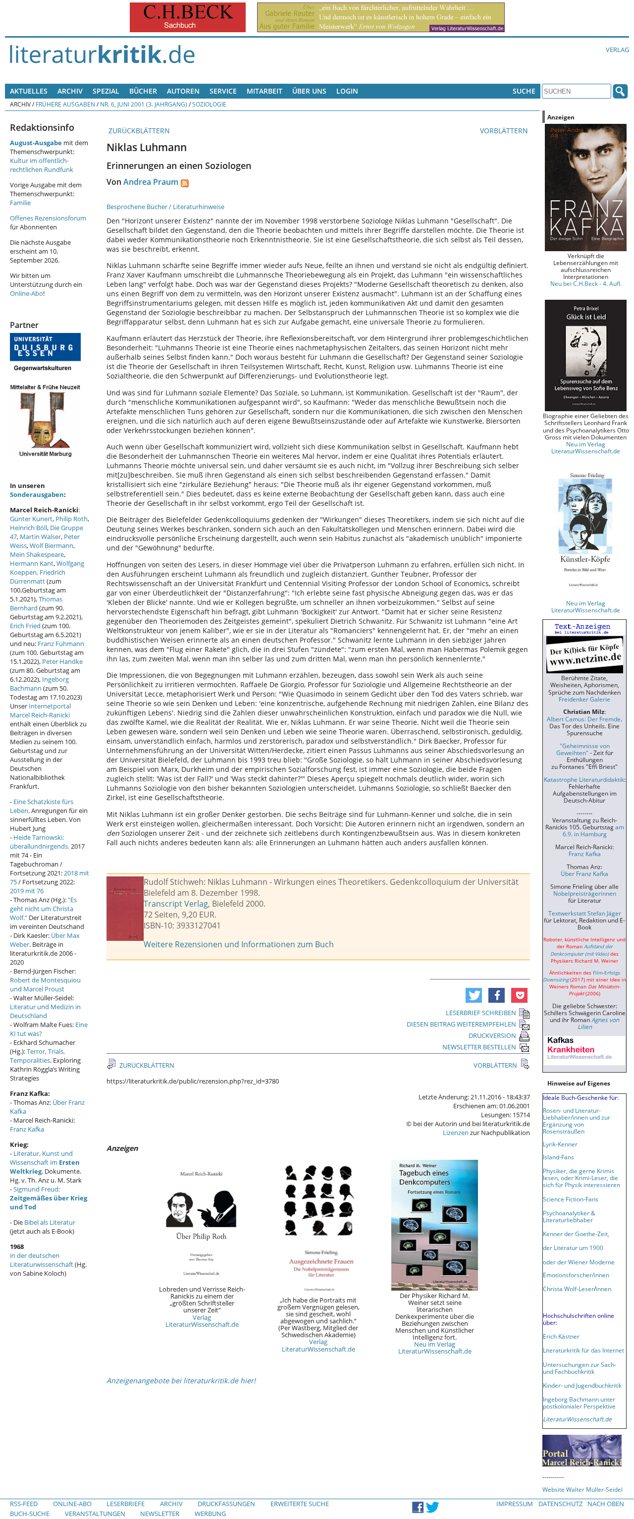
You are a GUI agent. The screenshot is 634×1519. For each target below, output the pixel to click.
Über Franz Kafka (584, 873)
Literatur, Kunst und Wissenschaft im (45, 1162)
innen (603, 1289)
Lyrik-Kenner (560, 1144)
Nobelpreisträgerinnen (584, 893)
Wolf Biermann (51, 545)
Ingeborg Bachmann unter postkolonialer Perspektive (579, 1402)
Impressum (514, 1503)
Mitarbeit (264, 91)
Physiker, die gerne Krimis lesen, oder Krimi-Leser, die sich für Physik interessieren (581, 1178)
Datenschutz (560, 1503)
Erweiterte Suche (299, 1503)
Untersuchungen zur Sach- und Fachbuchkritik (579, 1367)
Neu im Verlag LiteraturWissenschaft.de (435, 1348)
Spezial (106, 91)
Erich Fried (25, 625)
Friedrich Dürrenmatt (37, 577)
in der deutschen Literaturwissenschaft (41, 1260)
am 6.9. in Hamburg (593, 830)
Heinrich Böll (28, 527)
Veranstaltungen (95, 1513)
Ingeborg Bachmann (39, 684)
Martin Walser (40, 536)
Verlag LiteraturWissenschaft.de (202, 1321)
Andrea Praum (150, 181)
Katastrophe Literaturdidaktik (584, 779)
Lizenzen (456, 1132)
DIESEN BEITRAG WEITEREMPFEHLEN (461, 1024)
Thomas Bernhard (36, 603)
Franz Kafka (27, 1129)
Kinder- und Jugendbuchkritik (582, 1385)
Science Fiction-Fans (570, 1199)
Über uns (309, 91)
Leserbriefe (125, 1503)
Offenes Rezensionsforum (48, 218)
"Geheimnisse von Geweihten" (583, 749)
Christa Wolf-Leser (568, 1289)
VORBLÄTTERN (505, 130)
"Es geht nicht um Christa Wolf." (43, 908)
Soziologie (209, 104)
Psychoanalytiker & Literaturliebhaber (569, 1216)
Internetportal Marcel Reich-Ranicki (40, 710)
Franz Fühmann (61, 643)
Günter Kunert (31, 518)
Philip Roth (71, 518)
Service (223, 91)
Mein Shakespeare (37, 554)
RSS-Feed (24, 1503)
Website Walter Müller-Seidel (582, 1489)
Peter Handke (62, 661)
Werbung (210, 1513)
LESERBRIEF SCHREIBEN (481, 1012)
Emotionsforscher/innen (576, 1275)
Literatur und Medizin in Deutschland (45, 1011)
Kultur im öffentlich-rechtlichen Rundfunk (41, 165)
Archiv (70, 91)
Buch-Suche (30, 1513)
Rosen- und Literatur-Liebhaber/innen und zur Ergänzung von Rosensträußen (576, 1120)
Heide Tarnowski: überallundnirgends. (39, 842)
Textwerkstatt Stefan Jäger (584, 913)
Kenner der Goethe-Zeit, (576, 1234)
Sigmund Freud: (48, 1198)
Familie (20, 202)
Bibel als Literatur (49, 1222)
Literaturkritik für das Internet (583, 1350)
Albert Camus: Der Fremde (584, 719)
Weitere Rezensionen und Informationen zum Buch (239, 944)
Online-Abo (26, 293)
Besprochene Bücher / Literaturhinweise (165, 206)
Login (347, 91)
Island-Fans (558, 1157)
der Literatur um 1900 (573, 1247)
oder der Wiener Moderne (579, 1262)
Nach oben (605, 1503)
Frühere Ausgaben (65, 104)
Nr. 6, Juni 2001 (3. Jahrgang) (143, 104)
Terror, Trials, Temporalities (37, 1056)
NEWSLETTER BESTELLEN (479, 1046)
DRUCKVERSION (492, 1035)
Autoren (183, 91)
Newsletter (159, 1513)
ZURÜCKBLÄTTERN (138, 130)
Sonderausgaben (37, 494)
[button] (474, 995)
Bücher (143, 91)
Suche (524, 91)
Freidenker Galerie (584, 699)
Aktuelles (29, 91)
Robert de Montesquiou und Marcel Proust (45, 984)
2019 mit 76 (27, 890)
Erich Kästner (561, 1336)
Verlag (617, 49)
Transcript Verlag (176, 903)
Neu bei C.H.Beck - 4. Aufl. (586, 283)
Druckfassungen (226, 1503)
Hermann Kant (31, 563)
